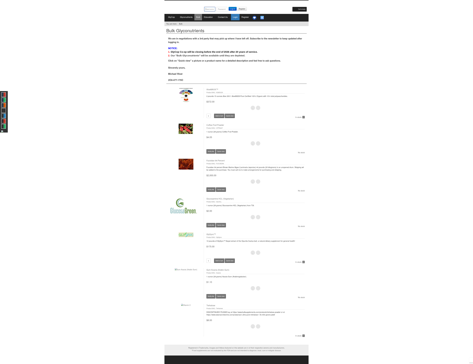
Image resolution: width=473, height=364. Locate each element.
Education (208, 17)
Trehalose (210, 305)
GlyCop (171, 17)
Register (242, 9)
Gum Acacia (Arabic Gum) (217, 269)
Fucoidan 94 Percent (215, 160)
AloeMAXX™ (212, 89)
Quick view (229, 116)
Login (235, 17)
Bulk (198, 17)
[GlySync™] (186, 247)
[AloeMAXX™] (186, 103)
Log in (232, 9)
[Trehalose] (186, 320)
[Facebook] (232, 3)
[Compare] (262, 18)
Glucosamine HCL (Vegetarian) (220, 198)
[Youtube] (241, 3)
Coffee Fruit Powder (215, 125)
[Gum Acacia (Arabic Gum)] (186, 283)
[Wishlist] (254, 18)
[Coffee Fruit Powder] (186, 138)
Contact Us (223, 17)
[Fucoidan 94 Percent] (186, 175)
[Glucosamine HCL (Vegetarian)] (186, 212)
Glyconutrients (186, 17)
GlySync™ (211, 234)
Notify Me (211, 151)
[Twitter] (236, 3)
